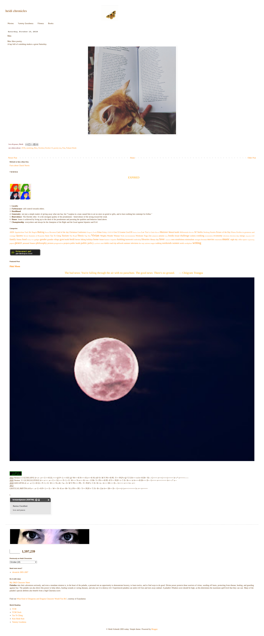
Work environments (127, 236)
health (66, 239)
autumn (161, 236)
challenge (184, 235)
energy (242, 236)
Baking (40, 232)
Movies (11, 23)
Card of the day (63, 232)
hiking (83, 239)
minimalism (189, 239)
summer (127, 243)
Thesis (80, 235)
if (110, 239)
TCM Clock (16, 612)
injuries (114, 240)
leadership (137, 240)
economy (218, 235)
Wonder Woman (113, 236)
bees (166, 236)
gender (43, 239)
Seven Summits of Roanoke (34, 236)
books (171, 235)
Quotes (19, 235)
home (96, 239)
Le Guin (151, 232)
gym (62, 239)
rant (102, 243)
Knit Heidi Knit (18, 619)
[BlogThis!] (29, 144)
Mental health (174, 232)
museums (218, 240)
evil (252, 236)
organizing (251, 239)
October (41, 148)
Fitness (41, 23)
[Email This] (26, 144)
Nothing (206, 232)
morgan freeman (201, 240)
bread (177, 236)
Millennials (184, 232)
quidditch (97, 243)
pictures (50, 243)
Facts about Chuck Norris (19, 166)
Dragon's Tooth (92, 232)
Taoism (65, 235)
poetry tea (57, 148)
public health (75, 243)
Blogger (154, 629)
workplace (188, 243)
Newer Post (12, 158)
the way (142, 243)
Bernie (47, 232)
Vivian (95, 235)
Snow (47, 236)
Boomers (53, 232)
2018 (23, 148)
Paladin (213, 232)
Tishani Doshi (71, 148)
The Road (73, 236)
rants (106, 243)
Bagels (34, 232)
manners (168, 239)
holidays (89, 239)
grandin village (53, 239)
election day (234, 236)
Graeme (122, 232)
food (24, 239)
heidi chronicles (16, 11)
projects (67, 243)
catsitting (29, 148)
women (175, 243)
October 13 (49, 148)
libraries (145, 239)
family (13, 239)
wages (152, 243)
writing (197, 243)
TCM (14, 609)
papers (12, 243)
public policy (87, 243)
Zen (150, 236)
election (226, 236)
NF (195, 232)
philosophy (41, 243)
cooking (200, 235)
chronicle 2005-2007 (20, 572)
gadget (36, 240)
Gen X (116, 232)
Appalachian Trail (21, 232)
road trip (112, 243)
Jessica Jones (137, 232)
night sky (234, 239)
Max (35, 148)
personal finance (29, 243)
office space (242, 240)
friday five (30, 239)
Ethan (99, 232)
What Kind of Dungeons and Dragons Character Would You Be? (42, 599)
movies (210, 239)
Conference (82, 232)
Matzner (164, 232)
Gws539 (129, 232)
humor (106, 240)
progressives (58, 243)
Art (30, 232)
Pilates (233, 232)
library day (154, 239)
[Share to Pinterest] (37, 144)
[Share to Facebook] (34, 144)
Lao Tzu (144, 232)
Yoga (146, 236)
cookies (193, 236)
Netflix (200, 232)
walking (158, 243)
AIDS (12, 232)
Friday (104, 232)
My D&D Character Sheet (20, 583)
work (182, 243)
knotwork (129, 239)
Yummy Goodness (25, 23)
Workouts (139, 236)
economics (209, 236)
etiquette (248, 236)
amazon (155, 236)
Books (50, 23)
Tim (63, 148)
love (162, 239)
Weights (103, 236)
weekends (167, 243)
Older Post (252, 158)
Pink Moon (15, 266)
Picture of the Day (223, 232)
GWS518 (110, 232)
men (173, 239)
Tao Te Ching (55, 236)
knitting (121, 239)
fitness (18, 239)
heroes (77, 239)
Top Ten (87, 236)
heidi (72, 239)
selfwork (120, 243)
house (101, 239)
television (134, 243)
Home (132, 158)
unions (147, 243)
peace (18, 243)
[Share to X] (32, 144)
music (226, 239)
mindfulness (180, 239)
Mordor (191, 232)
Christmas (73, 232)
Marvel (157, 232)
